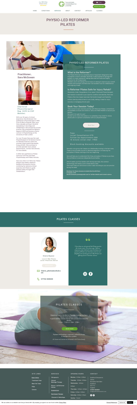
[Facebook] (91, 274)
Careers (34, 389)
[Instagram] (85, 274)
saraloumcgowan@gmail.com (79, 174)
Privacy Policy (62, 402)
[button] (99, 6)
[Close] (135, 402)
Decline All (122, 402)
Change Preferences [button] (112, 402)
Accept (130, 402)
